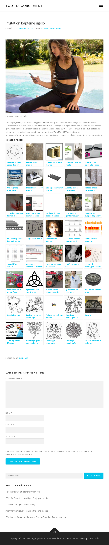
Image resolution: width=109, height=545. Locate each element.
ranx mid (24, 358)
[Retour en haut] (55, 532)
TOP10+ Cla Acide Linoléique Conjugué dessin (27, 498)
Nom (9, 413)
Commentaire (14, 378)
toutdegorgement (51, 28)
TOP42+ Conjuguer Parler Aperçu (21, 504)
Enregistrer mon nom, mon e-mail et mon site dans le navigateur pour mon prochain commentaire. (49, 453)
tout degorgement (24, 5)
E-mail (10, 424)
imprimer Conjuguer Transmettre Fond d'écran (27, 510)
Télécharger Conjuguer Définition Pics (23, 491)
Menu (100, 5)
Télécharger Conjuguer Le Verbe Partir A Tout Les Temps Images (36, 517)
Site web (10, 436)
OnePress (50, 538)
